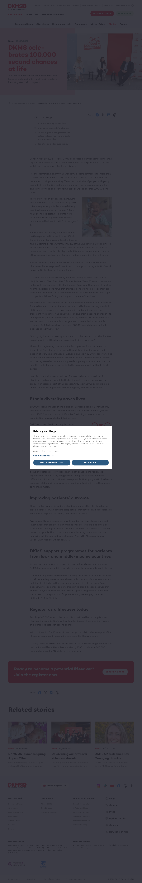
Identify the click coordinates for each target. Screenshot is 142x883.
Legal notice (53, 451)
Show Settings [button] (41, 456)
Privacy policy (39, 451)
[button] (51, 462)
